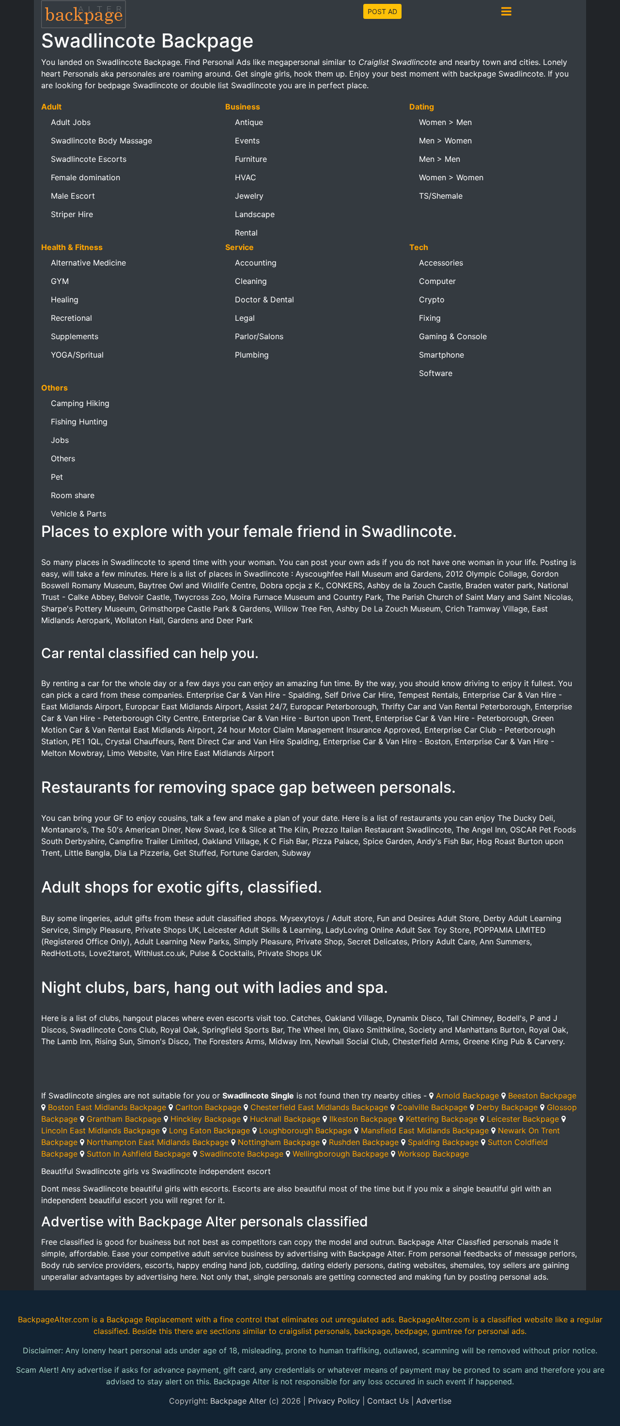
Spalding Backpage (443, 1142)
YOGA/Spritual (77, 355)
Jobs (60, 440)
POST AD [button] (382, 11)
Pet (57, 477)
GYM (60, 281)
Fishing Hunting (79, 421)
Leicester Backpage (523, 1119)
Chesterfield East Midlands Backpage (319, 1107)
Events (247, 140)
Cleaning (251, 281)
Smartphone (441, 355)
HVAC (245, 177)
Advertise (433, 1401)
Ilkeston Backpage (363, 1119)
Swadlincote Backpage (241, 1154)
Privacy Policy (334, 1401)
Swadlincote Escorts (88, 159)
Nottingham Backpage (279, 1142)
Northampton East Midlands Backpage (158, 1142)
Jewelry (249, 196)
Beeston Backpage (542, 1095)
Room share (72, 495)
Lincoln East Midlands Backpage (100, 1130)
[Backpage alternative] (83, 13)
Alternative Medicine (88, 262)
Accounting (256, 262)
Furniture (251, 159)
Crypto (432, 299)
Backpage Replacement (150, 1319)
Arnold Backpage (467, 1095)
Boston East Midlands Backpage (107, 1107)
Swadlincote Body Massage (101, 140)
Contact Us (388, 1401)
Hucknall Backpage (285, 1119)
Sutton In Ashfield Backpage (138, 1154)
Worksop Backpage (433, 1154)
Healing (64, 299)
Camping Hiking (80, 403)
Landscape (255, 214)
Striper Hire (72, 214)
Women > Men (445, 122)
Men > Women (445, 140)
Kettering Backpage (442, 1119)
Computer (437, 281)
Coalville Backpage (432, 1107)
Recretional (71, 318)
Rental (246, 232)
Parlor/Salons (259, 336)
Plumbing (252, 355)
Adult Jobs (71, 122)
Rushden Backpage (364, 1142)
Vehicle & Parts (78, 513)
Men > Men (439, 159)
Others (63, 458)
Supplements (74, 336)
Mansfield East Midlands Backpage (425, 1130)
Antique (249, 122)
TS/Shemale (441, 196)
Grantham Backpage (124, 1119)
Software (435, 373)
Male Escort (73, 196)
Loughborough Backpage (305, 1130)
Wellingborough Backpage (340, 1154)
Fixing (430, 318)
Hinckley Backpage (205, 1119)
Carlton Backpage (208, 1107)
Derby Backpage (507, 1107)
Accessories (441, 262)
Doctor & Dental (264, 299)
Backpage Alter (238, 1401)
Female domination (85, 177)
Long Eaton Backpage (209, 1130)
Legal (245, 318)
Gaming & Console (453, 336)
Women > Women (451, 177)
